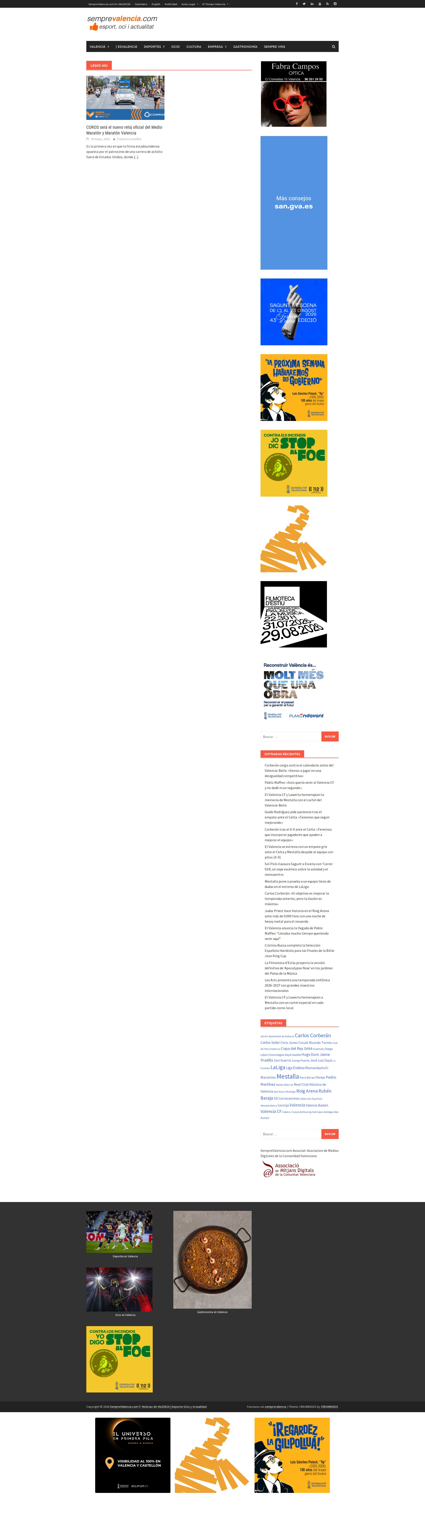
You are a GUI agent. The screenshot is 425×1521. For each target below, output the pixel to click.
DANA (308, 1048)
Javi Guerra (282, 1060)
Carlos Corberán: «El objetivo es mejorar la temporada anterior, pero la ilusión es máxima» (297, 898)
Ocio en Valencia (125, 1315)
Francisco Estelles (129, 139)
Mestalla (287, 1076)
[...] (136, 157)
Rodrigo (291, 1091)
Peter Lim (288, 1084)
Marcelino (268, 1077)
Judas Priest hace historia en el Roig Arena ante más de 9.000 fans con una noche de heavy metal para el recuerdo (297, 916)
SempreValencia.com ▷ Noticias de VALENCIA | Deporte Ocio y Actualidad (158, 1407)
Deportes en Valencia (125, 1256)
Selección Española (311, 1098)
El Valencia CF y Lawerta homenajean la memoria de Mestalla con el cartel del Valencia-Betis (294, 799)
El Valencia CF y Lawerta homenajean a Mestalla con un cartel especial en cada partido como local (294, 1002)
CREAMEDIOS (329, 1407)
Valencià (97, 46)
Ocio (175, 46)
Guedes (296, 1055)
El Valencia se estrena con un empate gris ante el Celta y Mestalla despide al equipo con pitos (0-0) (299, 851)
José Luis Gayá (321, 1060)
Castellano (141, 4)
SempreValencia (269, 1105)
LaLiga (277, 1067)
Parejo (320, 1077)
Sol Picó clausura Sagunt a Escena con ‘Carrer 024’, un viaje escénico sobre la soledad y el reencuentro (299, 869)
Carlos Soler (270, 1042)
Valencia (297, 1105)
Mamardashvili (316, 1068)
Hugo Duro (310, 1054)
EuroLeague (276, 1055)
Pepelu (279, 1084)
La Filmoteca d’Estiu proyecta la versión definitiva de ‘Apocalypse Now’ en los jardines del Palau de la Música (299, 968)
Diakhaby (319, 1048)
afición (264, 1036)
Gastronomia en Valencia (212, 1312)
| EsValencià (126, 46)
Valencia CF (271, 1111)
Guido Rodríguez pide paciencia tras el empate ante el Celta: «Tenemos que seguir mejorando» (297, 817)
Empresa (215, 46)
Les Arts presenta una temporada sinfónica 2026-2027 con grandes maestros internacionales (297, 985)
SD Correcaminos (287, 1098)
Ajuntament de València (281, 1036)
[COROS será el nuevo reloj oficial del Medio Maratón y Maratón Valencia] (125, 97)
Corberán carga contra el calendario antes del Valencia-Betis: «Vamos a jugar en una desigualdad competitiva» (299, 770)
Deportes (152, 46)
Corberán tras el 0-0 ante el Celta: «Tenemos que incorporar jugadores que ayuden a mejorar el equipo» (298, 834)
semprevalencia (275, 1407)
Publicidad (171, 4)
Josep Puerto (301, 1060)
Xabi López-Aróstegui (323, 1112)
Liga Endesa (295, 1067)
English (156, 4)
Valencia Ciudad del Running (296, 1112)
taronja (283, 1105)
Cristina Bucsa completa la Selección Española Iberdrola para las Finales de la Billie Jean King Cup (299, 950)
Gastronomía (245, 46)
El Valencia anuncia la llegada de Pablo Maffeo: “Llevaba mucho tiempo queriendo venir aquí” (297, 933)
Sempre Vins (274, 46)
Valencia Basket (317, 1105)
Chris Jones (289, 1043)
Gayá (287, 1055)
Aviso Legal (188, 4)
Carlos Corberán (313, 1035)
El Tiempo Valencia (213, 4)
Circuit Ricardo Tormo (315, 1042)
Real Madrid (280, 1091)
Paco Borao (307, 1077)
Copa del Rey (292, 1048)
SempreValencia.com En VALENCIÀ (109, 4)
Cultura (193, 46)
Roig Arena (307, 1091)
